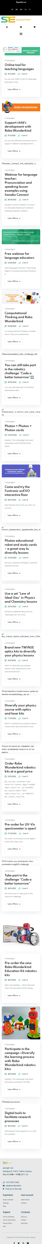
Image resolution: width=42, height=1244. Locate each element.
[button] (21, 34)
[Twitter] (19, 1243)
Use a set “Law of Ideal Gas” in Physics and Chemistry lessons (21, 597)
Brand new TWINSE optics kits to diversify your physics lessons (20, 651)
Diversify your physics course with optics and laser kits (20, 709)
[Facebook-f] (14, 1243)
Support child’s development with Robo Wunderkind (18, 126)
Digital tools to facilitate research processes (18, 1117)
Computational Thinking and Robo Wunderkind (18, 317)
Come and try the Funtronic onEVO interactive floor (17, 491)
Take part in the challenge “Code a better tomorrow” (18, 879)
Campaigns (10, 60)
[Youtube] (28, 1243)
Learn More (13, 90)
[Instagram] (23, 1243)
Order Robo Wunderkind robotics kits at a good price (20, 767)
